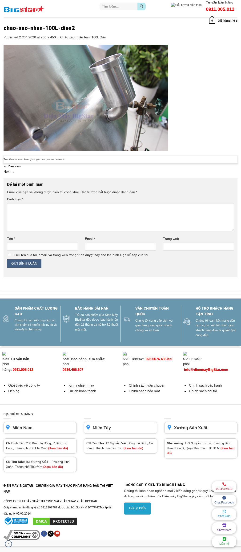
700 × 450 (48, 37)
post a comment (55, 159)
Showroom (224, 530)
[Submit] (141, 6)
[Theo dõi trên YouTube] (57, 534)
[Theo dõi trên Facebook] (44, 534)
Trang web (171, 239)
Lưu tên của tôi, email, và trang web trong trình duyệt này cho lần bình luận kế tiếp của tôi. (81, 255)
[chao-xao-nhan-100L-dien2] (86, 97)
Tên (11, 239)
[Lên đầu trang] (8, 543)
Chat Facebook (224, 502)
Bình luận (15, 199)
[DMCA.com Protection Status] (55, 521)
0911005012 (224, 489)
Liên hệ (224, 543)
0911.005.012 (220, 9)
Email (90, 239)
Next (9, 171)
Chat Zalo (224, 516)
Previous (12, 166)
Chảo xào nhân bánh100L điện (83, 37)
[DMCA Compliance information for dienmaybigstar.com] (22, 534)
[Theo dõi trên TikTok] (51, 534)
